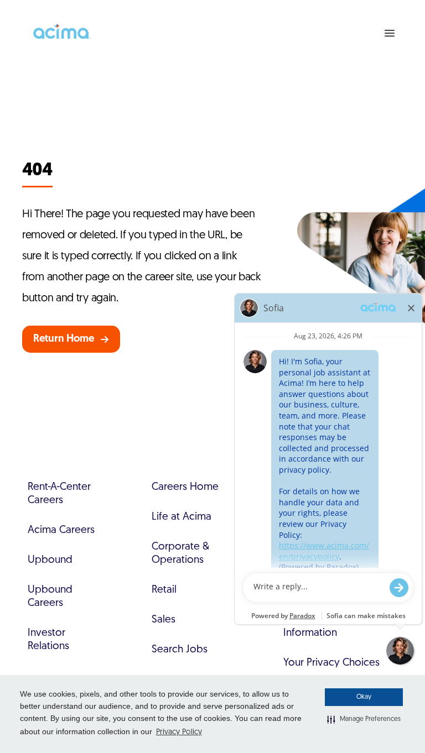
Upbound (50, 560)
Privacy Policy (179, 732)
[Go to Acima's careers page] (61, 33)
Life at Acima (181, 517)
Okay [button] (363, 697)
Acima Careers (61, 530)
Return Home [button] (64, 339)
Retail (164, 590)
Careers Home (185, 487)
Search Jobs (180, 650)
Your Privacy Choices (331, 663)
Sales (163, 620)
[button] (364, 719)
